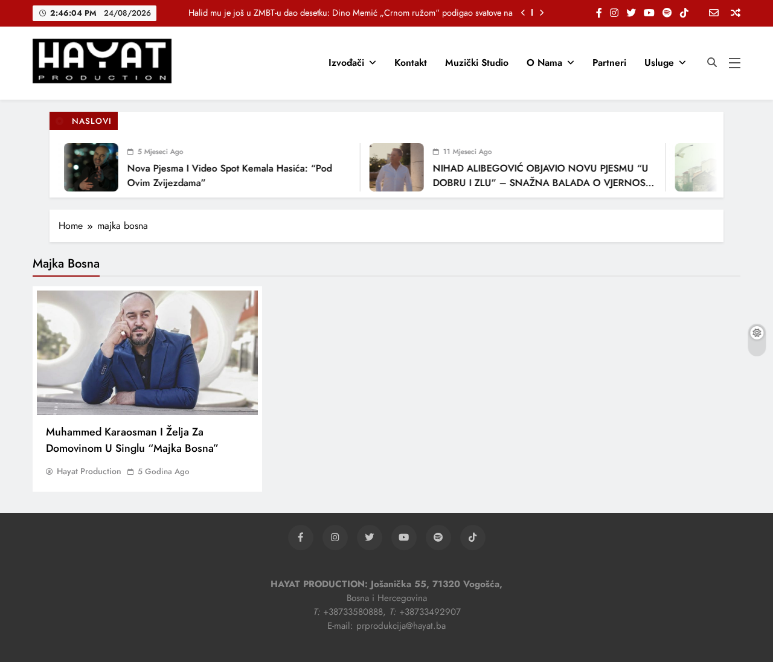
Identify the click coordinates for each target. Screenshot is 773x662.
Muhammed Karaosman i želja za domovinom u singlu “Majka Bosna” (132, 440)
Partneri (609, 62)
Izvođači (346, 62)
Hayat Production (89, 471)
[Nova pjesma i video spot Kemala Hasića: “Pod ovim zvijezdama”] (85, 167)
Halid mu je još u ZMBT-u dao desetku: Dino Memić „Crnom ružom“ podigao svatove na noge (350, 13)
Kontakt (410, 62)
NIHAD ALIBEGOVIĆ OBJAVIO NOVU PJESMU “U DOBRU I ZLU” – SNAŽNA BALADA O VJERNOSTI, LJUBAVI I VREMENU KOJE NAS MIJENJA (538, 182)
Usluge (659, 62)
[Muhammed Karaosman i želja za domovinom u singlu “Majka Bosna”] (147, 353)
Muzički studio (476, 62)
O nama (544, 62)
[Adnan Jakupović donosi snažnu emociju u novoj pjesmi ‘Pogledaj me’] (696, 167)
